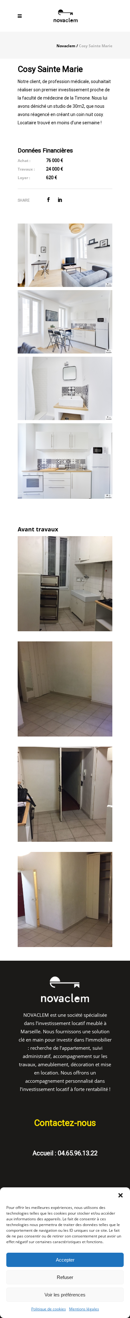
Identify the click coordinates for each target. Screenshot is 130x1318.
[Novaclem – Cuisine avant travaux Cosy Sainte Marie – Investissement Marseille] (65, 583)
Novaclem (65, 46)
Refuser (65, 1277)
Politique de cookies (48, 1309)
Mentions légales (84, 1309)
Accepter (65, 1260)
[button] (120, 1195)
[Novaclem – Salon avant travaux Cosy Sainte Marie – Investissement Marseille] (65, 689)
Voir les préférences (65, 1294)
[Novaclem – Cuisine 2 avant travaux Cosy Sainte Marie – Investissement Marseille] (65, 794)
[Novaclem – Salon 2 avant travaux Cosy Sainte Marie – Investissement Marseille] (65, 899)
